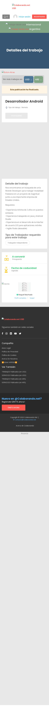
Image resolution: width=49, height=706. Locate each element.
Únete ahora (13, 407)
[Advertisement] (24, 150)
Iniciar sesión (24, 16)
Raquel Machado (25, 295)
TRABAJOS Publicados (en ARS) (14, 379)
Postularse (16, 116)
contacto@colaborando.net (25, 420)
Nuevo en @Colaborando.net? (22, 399)
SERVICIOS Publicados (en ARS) (14, 382)
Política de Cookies (9, 355)
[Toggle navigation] (6, 17)
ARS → (38, 79)
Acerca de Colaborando (25, 426)
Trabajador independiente (17, 243)
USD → (28, 79)
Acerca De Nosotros (10, 359)
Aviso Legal (6, 348)
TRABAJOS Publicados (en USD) (14, 372)
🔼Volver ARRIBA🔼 (9, 362)
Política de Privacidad (10, 352)
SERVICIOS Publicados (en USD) (14, 375)
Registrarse (39, 16)
